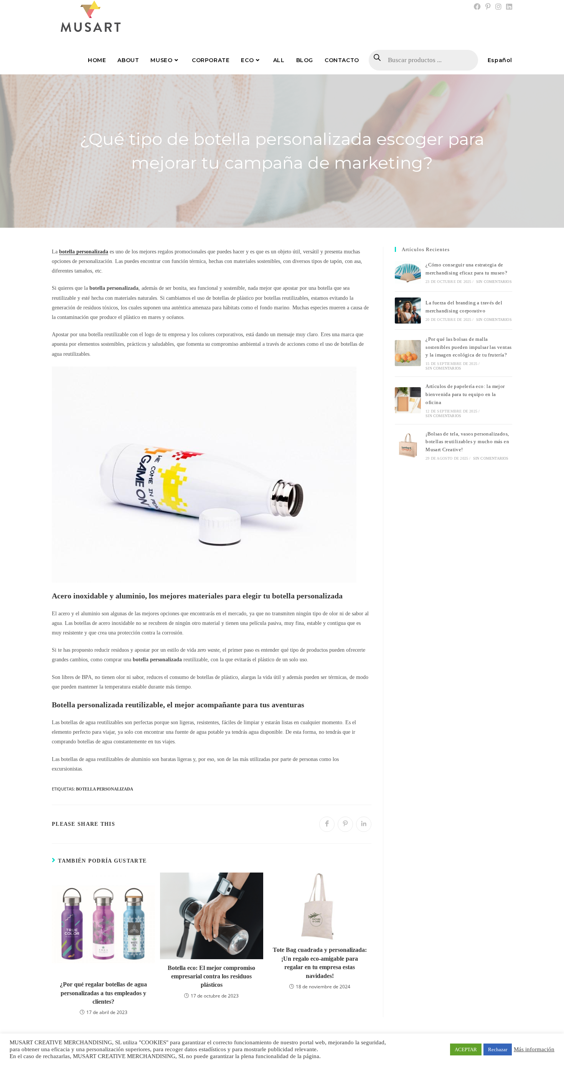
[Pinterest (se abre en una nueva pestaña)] (488, 7)
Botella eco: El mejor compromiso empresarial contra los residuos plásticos (211, 976)
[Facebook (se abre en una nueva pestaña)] (477, 7)
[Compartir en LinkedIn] (363, 824)
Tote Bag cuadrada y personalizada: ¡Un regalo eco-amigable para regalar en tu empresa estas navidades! (320, 963)
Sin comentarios (494, 281)
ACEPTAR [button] (466, 1049)
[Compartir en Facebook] (327, 824)
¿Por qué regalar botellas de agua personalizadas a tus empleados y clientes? (103, 993)
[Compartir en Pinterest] (345, 824)
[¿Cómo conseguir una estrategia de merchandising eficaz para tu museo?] (408, 273)
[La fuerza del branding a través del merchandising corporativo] (408, 310)
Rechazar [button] (497, 1049)
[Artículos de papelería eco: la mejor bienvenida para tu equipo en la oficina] (408, 400)
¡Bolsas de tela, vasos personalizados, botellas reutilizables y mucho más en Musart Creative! (467, 442)
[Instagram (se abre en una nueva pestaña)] (498, 7)
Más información (534, 1049)
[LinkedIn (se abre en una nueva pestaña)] (508, 7)
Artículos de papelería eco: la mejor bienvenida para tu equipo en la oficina (465, 394)
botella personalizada (104, 789)
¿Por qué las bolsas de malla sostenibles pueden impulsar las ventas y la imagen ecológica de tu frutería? (468, 347)
